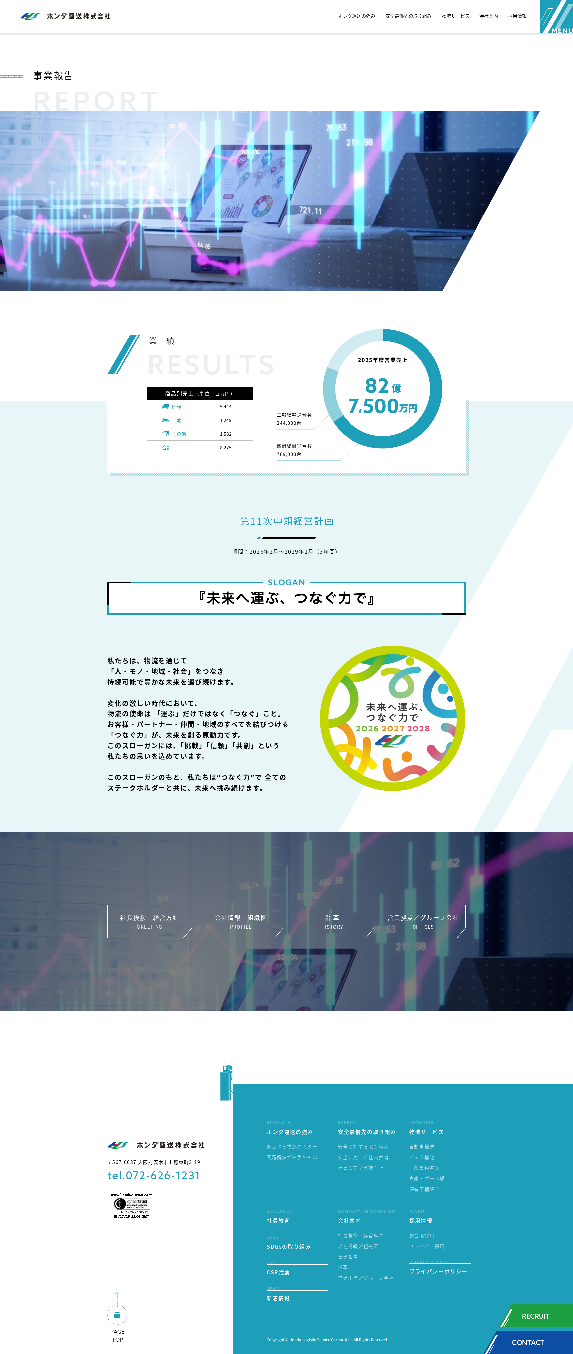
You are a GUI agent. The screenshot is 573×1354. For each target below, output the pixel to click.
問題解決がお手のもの (292, 1157)
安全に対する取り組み (363, 1146)
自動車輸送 (422, 1146)
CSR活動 (278, 1272)
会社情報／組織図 (358, 1246)
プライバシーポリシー (438, 1271)
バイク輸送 (422, 1157)
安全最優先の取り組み (408, 15)
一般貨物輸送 (424, 1167)
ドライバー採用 (427, 1246)
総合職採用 (422, 1235)
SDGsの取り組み (289, 1246)
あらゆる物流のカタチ (292, 1146)
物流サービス (456, 15)
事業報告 (348, 1256)
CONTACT (528, 1342)
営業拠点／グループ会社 (366, 1277)
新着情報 (278, 1298)
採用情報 (517, 15)
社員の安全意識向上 (361, 1167)
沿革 (343, 1267)
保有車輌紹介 (424, 1189)
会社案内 (488, 15)
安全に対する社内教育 (363, 1157)
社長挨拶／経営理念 (361, 1235)
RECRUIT (536, 1316)
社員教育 (278, 1220)
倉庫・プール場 (427, 1178)
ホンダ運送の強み (356, 15)
